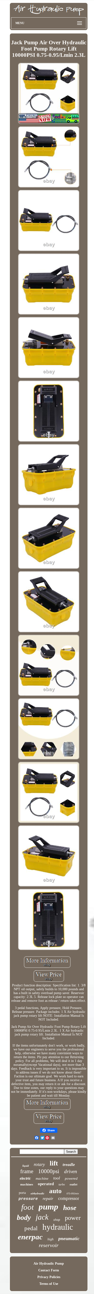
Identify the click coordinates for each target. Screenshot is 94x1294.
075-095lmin (73, 1193)
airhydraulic (37, 1193)
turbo (62, 1184)
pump (48, 1206)
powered (71, 1178)
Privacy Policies (48, 1277)
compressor (68, 1198)
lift (54, 1163)
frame (26, 1171)
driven (70, 1171)
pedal (31, 1228)
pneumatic (69, 1238)
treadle (69, 1164)
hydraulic (57, 1227)
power (73, 1217)
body (24, 1217)
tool (56, 1178)
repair (48, 1198)
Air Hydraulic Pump (49, 1263)
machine (42, 1178)
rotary (39, 1164)
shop (56, 1220)
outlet (73, 1184)
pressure (28, 1199)
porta (22, 1193)
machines (26, 1184)
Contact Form (48, 1270)
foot (27, 1207)
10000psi (48, 1171)
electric (25, 1178)
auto (55, 1191)
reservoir (49, 1245)
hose (69, 1207)
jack (42, 1217)
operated (46, 1184)
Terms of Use (48, 1284)
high (50, 1239)
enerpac (30, 1237)
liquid (25, 1165)
